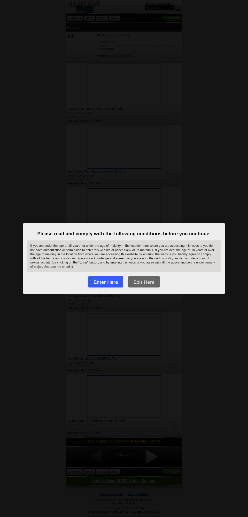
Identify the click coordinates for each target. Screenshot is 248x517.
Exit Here (144, 282)
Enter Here (105, 282)
